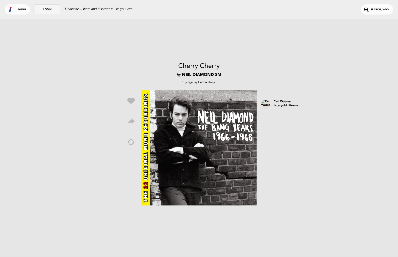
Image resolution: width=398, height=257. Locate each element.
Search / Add (380, 10)
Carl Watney (206, 82)
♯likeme (293, 105)
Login (47, 9)
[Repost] (131, 142)
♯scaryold (280, 105)
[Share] (131, 121)
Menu (22, 10)
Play (199, 147)
